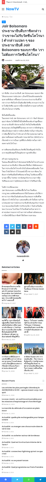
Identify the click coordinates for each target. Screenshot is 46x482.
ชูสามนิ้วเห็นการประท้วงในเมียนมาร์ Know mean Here (34, 288)
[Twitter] (12, 226)
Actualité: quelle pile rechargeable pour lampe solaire (23, 418)
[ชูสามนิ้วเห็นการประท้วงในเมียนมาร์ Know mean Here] (34, 278)
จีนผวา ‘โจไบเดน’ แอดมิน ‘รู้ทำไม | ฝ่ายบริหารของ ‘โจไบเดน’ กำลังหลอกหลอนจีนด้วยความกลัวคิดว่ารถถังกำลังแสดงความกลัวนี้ (33, 326)
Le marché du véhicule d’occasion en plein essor (21, 409)
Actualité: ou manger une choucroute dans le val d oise (22, 427)
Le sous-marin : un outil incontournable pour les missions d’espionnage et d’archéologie (22, 400)
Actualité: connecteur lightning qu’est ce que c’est (22, 452)
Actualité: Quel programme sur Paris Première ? (22, 468)
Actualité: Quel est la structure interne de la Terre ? (21, 443)
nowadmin (8, 60)
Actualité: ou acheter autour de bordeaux (21, 435)
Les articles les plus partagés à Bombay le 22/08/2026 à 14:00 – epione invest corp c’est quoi (22, 390)
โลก (11, 17)
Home (5, 17)
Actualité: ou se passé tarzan (15, 460)
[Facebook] (6, 226)
